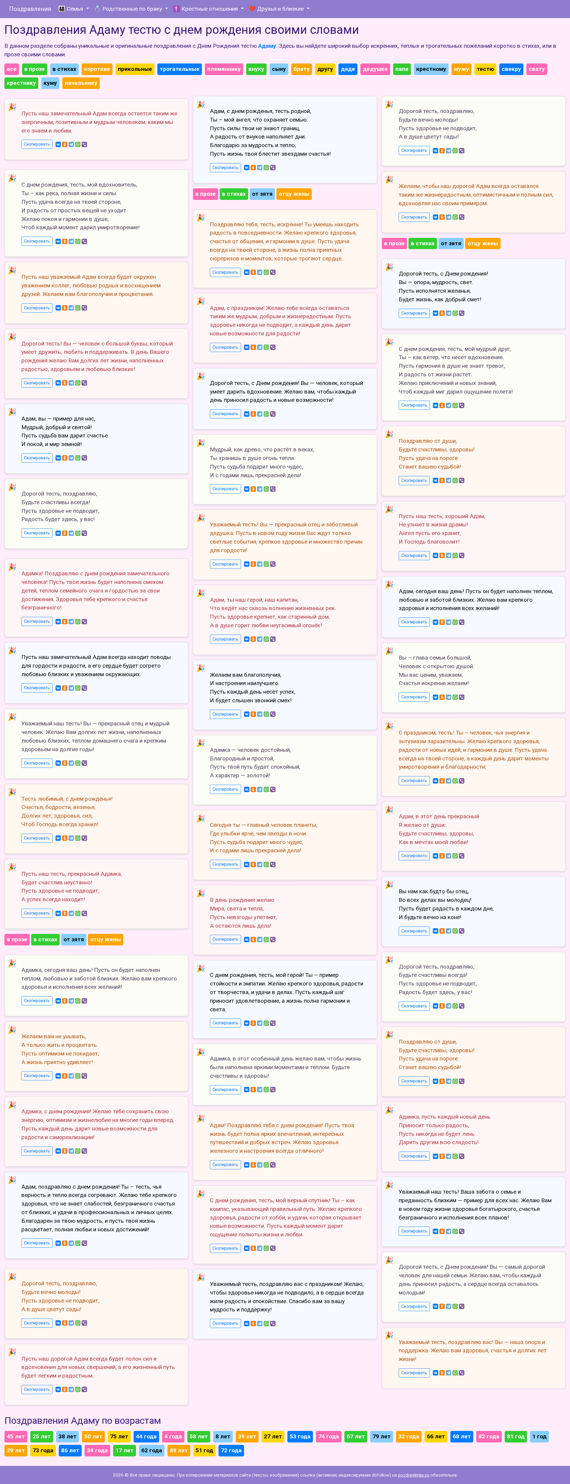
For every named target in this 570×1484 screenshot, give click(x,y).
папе (401, 69)
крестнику (21, 82)
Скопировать (37, 144)
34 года (97, 1450)
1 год (539, 1436)
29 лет (16, 1450)
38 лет (67, 1436)
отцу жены (105, 939)
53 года (300, 1436)
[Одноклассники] (64, 144)
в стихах (64, 69)
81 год (516, 1436)
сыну (279, 69)
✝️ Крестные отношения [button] (206, 8)
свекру (511, 69)
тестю (485, 69)
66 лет (436, 1436)
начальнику (81, 82)
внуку (256, 69)
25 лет (42, 1436)
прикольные (135, 69)
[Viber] (84, 144)
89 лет (179, 1450)
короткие (97, 69)
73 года (43, 1450)
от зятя (74, 939)
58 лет (199, 1436)
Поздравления (30, 8)
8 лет (223, 1436)
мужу (461, 69)
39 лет (247, 1436)
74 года (328, 1436)
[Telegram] (71, 144)
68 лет (462, 1436)
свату (537, 69)
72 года (231, 1450)
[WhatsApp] (77, 144)
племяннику (224, 69)
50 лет (93, 1436)
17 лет (124, 1450)
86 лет (70, 1450)
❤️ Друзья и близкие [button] (276, 8)
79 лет (382, 1436)
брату (302, 69)
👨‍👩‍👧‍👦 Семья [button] (71, 8)
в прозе (34, 69)
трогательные (180, 69)
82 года (489, 1436)
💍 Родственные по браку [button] (129, 8)
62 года (151, 1450)
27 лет (273, 1436)
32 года (408, 1436)
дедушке (375, 69)
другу (325, 69)
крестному (431, 69)
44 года (146, 1436)
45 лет (16, 1436)
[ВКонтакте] (58, 144)
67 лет (356, 1436)
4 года (173, 1436)
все (12, 69)
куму (50, 82)
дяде (348, 69)
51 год (204, 1450)
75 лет (119, 1436)
